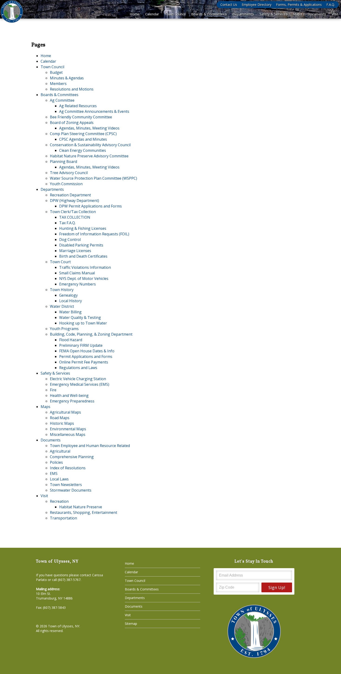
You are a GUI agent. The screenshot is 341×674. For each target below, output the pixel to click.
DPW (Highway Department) (74, 200)
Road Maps (59, 417)
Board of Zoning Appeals (71, 122)
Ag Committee (62, 100)
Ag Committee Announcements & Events (94, 111)
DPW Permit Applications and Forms (90, 206)
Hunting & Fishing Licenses (82, 228)
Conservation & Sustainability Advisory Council (90, 144)
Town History (62, 289)
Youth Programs (64, 328)
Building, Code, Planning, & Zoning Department (91, 334)
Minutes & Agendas (67, 78)
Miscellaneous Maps (67, 434)
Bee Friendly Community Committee (81, 117)
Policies (56, 462)
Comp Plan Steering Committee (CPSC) (83, 133)
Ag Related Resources (78, 105)
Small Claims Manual (77, 272)
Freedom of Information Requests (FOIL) (94, 234)
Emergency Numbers (77, 284)
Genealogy (68, 295)
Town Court (60, 261)
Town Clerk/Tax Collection (73, 211)
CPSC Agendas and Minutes (83, 139)
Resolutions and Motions (71, 89)
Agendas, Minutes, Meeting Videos (89, 128)
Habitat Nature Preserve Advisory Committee (89, 156)
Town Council (175, 14)
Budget (56, 72)
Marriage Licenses (75, 250)
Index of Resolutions (68, 467)
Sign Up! (276, 587)
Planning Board (63, 161)
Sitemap (131, 623)
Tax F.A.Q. (67, 222)
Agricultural (60, 451)
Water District (62, 306)
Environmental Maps (68, 428)
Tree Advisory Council (69, 172)
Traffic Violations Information (85, 267)
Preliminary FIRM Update (81, 345)
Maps (297, 14)
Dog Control (70, 239)
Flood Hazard (70, 339)
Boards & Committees (209, 14)
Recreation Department (70, 195)
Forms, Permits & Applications (299, 4)
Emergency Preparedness (72, 401)
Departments (243, 14)
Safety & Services (274, 14)
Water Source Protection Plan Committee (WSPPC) (93, 178)
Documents (317, 14)
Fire (53, 389)
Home (135, 14)
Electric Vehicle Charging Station (78, 378)
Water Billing (70, 311)
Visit (334, 14)
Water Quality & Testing (80, 317)
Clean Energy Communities (82, 150)
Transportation (63, 518)
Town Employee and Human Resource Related (90, 445)
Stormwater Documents (70, 490)
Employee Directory (256, 4)
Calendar (152, 14)
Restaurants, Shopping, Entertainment (83, 512)
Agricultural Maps (65, 412)
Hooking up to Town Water (83, 323)
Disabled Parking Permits (81, 245)
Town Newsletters (66, 484)
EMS (54, 473)
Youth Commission (66, 183)
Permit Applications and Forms (85, 356)
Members (58, 83)
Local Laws (59, 479)
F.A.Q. (330, 4)
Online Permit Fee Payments (83, 362)
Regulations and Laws (78, 367)
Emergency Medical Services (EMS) (79, 384)
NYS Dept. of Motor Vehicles (83, 278)
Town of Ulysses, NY (63, 626)
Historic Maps (62, 423)
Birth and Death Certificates (83, 256)
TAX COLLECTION (74, 217)
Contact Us (228, 4)
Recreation (59, 501)
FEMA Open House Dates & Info (86, 350)
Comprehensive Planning (72, 456)
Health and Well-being (69, 395)
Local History (70, 300)
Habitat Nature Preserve (80, 506)
